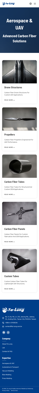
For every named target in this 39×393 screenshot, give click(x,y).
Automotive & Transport (10, 367)
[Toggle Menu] (35, 4)
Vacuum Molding (8, 371)
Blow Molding (6, 375)
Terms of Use (14, 390)
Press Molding (7, 379)
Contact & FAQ (7, 352)
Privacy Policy (5, 390)
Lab (3, 348)
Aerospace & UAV (8, 364)
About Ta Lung (7, 344)
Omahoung (30, 388)
